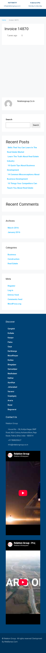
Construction (13, 259)
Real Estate (13, 263)
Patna (10, 342)
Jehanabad (12, 387)
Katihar (11, 378)
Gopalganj (12, 396)
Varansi (11, 391)
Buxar (10, 405)
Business (12, 254)
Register (11, 286)
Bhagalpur (12, 365)
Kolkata (11, 333)
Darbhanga (12, 351)
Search (9, 119)
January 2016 (14, 232)
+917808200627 (14, 440)
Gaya (10, 347)
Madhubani (12, 374)
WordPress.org (14, 304)
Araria (10, 400)
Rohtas (11, 360)
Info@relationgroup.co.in (12, 6)
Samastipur (12, 369)
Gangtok (11, 329)
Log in (10, 290)
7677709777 (12, 3)
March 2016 (13, 228)
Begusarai (12, 409)
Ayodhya (11, 382)
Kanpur (11, 338)
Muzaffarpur (13, 356)
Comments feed (15, 299)
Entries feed (13, 295)
